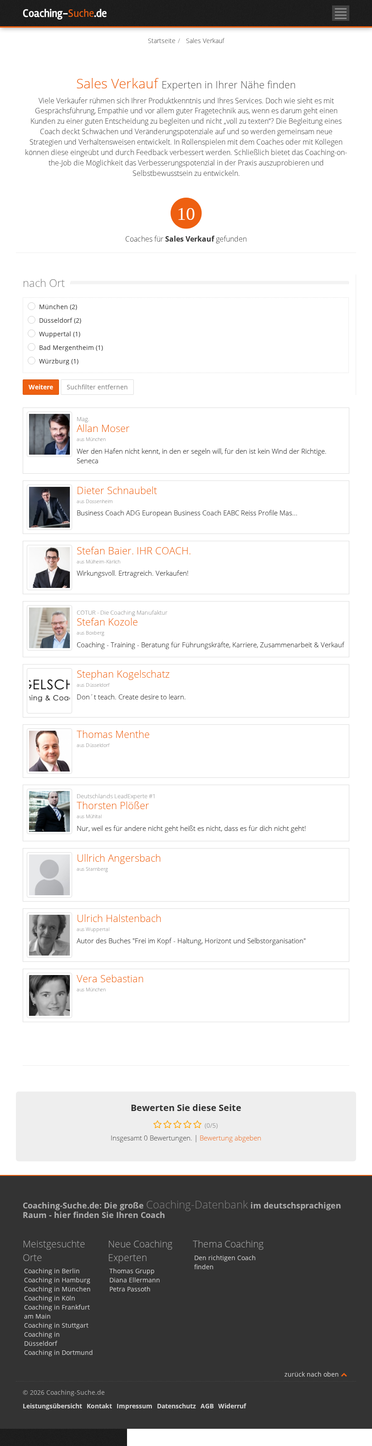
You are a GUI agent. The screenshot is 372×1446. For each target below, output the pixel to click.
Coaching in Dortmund (58, 1352)
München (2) (58, 306)
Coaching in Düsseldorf (42, 1339)
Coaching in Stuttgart (56, 1325)
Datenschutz (176, 1406)
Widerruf (232, 1406)
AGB (207, 1406)
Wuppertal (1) (59, 334)
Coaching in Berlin (52, 1270)
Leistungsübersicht (52, 1406)
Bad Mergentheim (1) (71, 347)
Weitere (41, 387)
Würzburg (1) (58, 361)
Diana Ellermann (134, 1280)
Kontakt (99, 1406)
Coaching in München (57, 1289)
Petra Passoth (130, 1289)
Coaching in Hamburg (57, 1280)
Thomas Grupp (132, 1270)
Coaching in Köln (49, 1298)
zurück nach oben (312, 1374)
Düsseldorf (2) (60, 320)
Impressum (134, 1406)
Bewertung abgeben (230, 1137)
